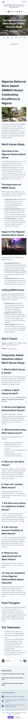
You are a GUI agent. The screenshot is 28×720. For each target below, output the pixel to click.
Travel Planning (8, 6)
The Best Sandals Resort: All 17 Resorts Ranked (15, 700)
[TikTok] (12, 11)
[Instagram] (10, 11)
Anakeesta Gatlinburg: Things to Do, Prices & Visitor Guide (14, 706)
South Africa (16, 6)
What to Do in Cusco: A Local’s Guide (14, 696)
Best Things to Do (20, 4)
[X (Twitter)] (8, 11)
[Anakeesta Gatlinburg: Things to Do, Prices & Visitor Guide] (3, 706)
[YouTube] (19, 11)
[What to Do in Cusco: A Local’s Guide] (3, 697)
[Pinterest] (21, 11)
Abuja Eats (9, 4)
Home (4, 4)
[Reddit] (20, 38)
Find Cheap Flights (14, 7)
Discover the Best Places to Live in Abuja (13, 674)
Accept (10, 717)
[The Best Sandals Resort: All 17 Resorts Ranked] (3, 701)
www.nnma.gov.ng (12, 348)
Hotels (14, 4)
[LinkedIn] (16, 38)
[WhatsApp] (15, 11)
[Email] (17, 11)
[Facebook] (6, 11)
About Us (21, 6)
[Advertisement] (14, 61)
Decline (17, 717)
